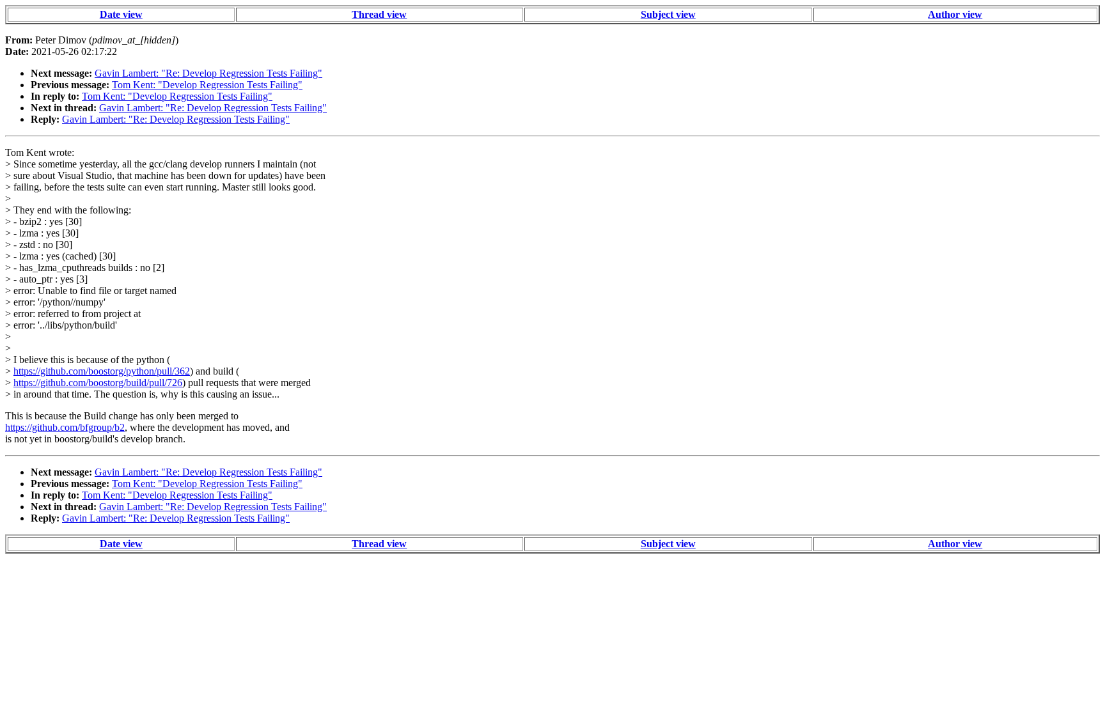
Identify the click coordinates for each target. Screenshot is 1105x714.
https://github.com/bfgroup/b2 (65, 427)
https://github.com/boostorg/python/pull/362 (101, 371)
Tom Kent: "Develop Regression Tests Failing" (207, 84)
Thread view (379, 14)
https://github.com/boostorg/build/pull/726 (97, 382)
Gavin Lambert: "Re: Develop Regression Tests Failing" (208, 73)
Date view (121, 14)
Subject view (668, 14)
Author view (955, 14)
